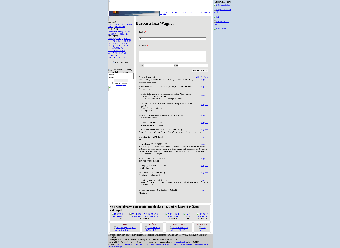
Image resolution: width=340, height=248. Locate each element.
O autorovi (112, 24)
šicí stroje (118, 247)
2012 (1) (119, 41)
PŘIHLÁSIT (194, 12)
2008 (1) (112, 38)
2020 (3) (119, 46)
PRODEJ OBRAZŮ (117, 58)
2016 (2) (127, 43)
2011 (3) (111, 41)
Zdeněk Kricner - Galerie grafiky (192, 244)
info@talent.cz (181, 242)
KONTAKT (206, 12)
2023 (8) (112, 48)
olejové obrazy (171, 244)
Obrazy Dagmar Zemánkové (152, 244)
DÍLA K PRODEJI (116, 50)
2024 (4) (119, 48)
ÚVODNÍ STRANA (169, 12)
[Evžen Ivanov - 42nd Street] (220, 29)
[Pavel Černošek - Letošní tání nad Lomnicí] (223, 24)
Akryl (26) (124, 34)
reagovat (204, 79)
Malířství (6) (113, 31)
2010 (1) (127, 38)
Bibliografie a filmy (116, 27)
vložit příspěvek (201, 77)
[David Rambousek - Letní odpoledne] (222, 5)
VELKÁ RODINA (179, 230)
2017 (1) (112, 46)
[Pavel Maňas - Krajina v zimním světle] (223, 12)
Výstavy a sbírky (125, 24)
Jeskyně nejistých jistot (125, 230)
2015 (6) (119, 43)
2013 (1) (127, 41)
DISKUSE (113, 55)
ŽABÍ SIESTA (152, 230)
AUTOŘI (183, 12)
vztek (202, 230)
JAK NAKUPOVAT (117, 53)
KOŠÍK (163, 15)
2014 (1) (112, 43)
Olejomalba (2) (125, 31)
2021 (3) (127, 46)
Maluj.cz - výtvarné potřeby (127, 244)
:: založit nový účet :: (121, 85)
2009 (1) (119, 38)
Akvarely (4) (113, 34)
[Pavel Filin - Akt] (216, 17)
